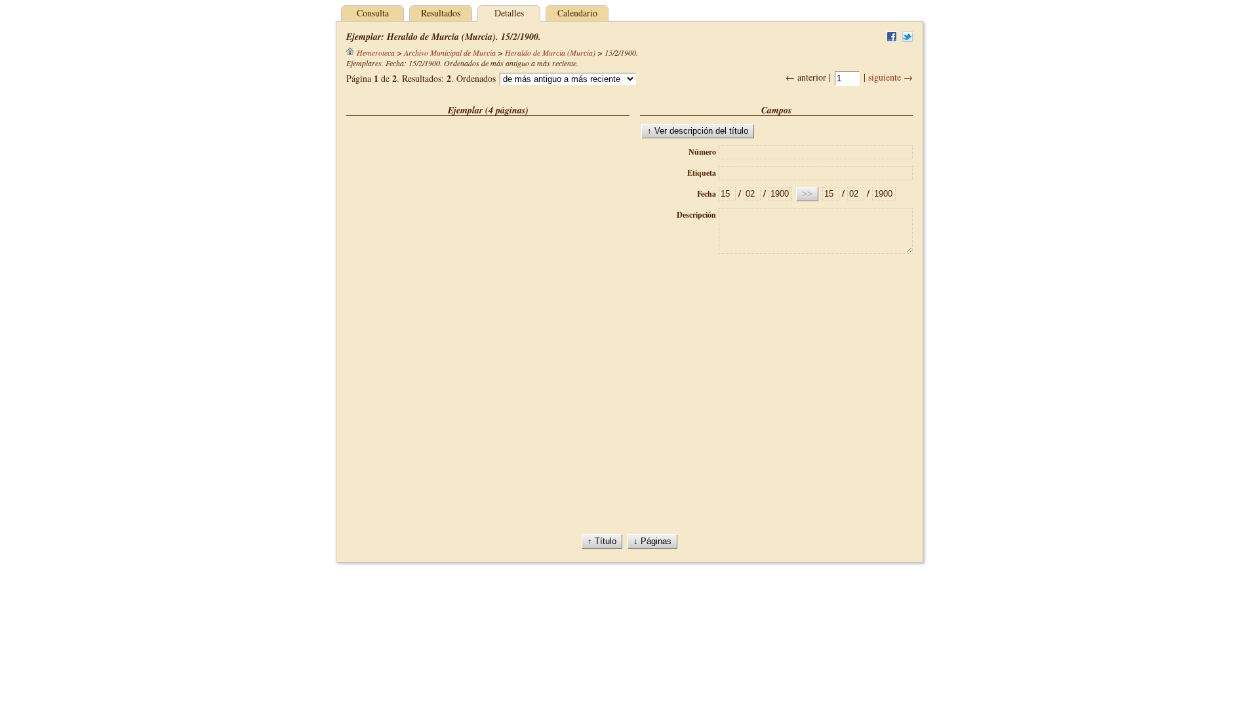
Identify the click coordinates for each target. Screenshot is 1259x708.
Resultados (440, 13)
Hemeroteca (376, 52)
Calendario (577, 13)
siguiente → (890, 77)
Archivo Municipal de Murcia (450, 52)
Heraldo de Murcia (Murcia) (550, 52)
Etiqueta (701, 172)
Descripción (696, 214)
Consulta (373, 13)
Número (702, 151)
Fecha (706, 193)
